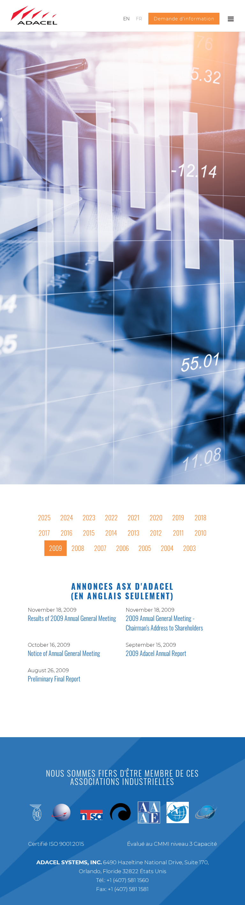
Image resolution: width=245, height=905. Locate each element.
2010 (200, 533)
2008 (77, 548)
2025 (44, 517)
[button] (230, 19)
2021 (133, 517)
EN (126, 19)
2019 (178, 517)
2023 (89, 517)
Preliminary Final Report (54, 678)
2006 (122, 548)
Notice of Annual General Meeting (64, 653)
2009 (55, 548)
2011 (178, 533)
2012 (156, 533)
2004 (167, 548)
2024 (66, 517)
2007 (100, 548)
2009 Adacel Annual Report (156, 653)
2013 (133, 533)
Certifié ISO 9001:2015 (56, 844)
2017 (44, 533)
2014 (111, 533)
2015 (89, 533)
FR (139, 19)
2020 (156, 517)
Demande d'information (184, 19)
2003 (189, 548)
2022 (111, 517)
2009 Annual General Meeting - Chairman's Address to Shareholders (164, 622)
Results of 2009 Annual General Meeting (72, 618)
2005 (144, 548)
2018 (200, 517)
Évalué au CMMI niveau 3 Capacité (172, 844)
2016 (66, 533)
